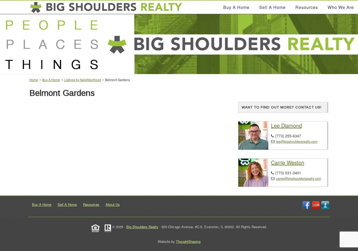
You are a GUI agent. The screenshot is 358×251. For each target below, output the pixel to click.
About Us (113, 204)
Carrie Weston (287, 162)
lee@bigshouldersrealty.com (296, 141)
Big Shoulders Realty (142, 226)
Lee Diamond (286, 125)
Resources (91, 204)
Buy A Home (41, 204)
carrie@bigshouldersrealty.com (298, 178)
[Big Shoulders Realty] (106, 7)
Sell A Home (67, 204)
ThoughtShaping (188, 241)
